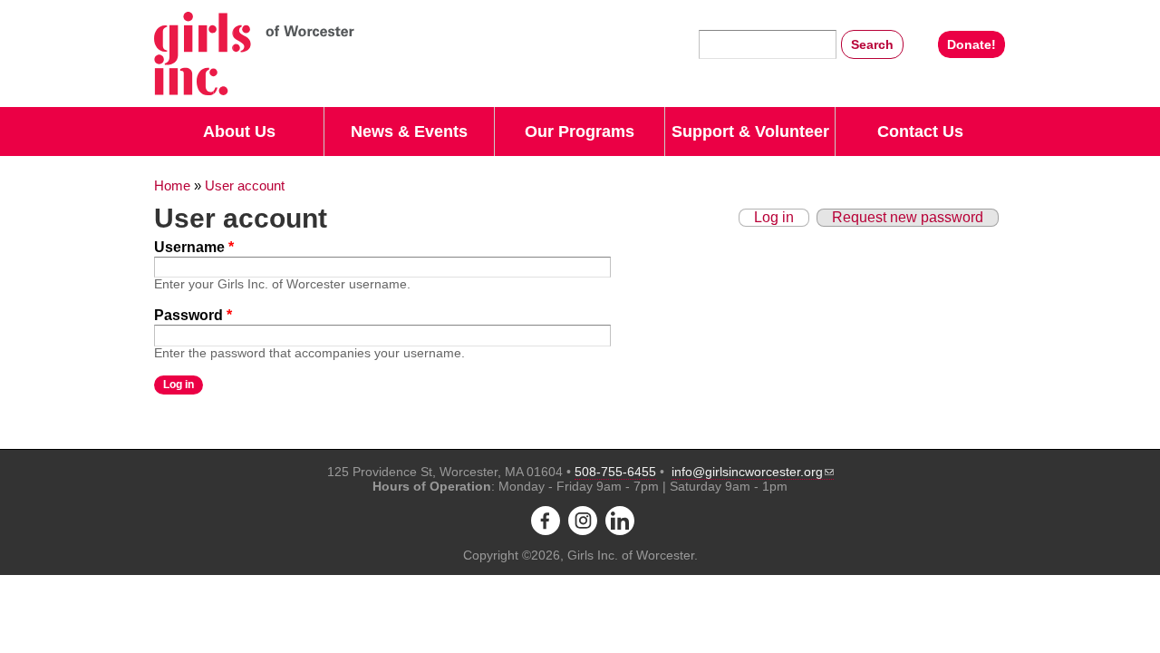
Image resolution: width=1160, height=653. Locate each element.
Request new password (907, 217)
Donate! (971, 44)
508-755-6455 (615, 471)
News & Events (409, 131)
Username (194, 247)
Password (193, 315)
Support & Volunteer (750, 131)
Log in (773, 217)
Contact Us (920, 131)
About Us (239, 131)
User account (245, 186)
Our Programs (579, 131)
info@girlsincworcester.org (747, 471)
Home (172, 186)
